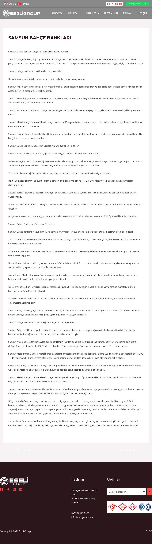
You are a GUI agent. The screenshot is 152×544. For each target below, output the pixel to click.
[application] (80, 13)
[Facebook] (108, 4)
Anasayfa (57, 13)
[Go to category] (149, 491)
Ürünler (91, 13)
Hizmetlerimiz (17, 43)
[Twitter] (112, 4)
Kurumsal (73, 13)
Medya (127, 13)
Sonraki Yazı (129, 450)
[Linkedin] (120, 4)
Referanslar (111, 13)
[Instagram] (116, 4)
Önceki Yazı (22, 450)
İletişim (142, 13)
